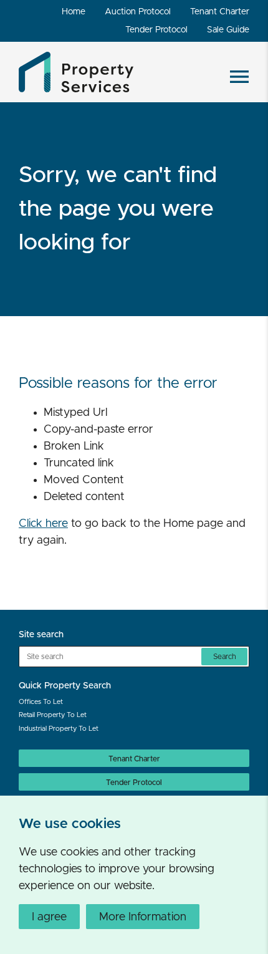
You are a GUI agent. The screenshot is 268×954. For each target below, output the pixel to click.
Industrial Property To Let (58, 728)
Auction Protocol (138, 11)
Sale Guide (228, 30)
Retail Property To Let (53, 714)
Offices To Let (41, 701)
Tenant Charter (219, 11)
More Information (142, 917)
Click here (43, 523)
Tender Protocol (156, 30)
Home (73, 11)
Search (224, 656)
